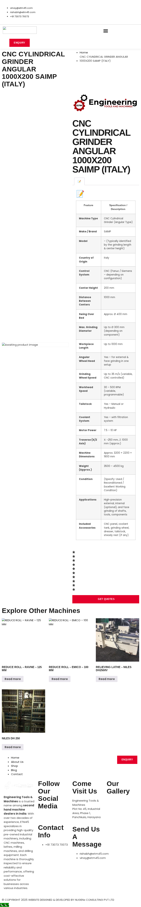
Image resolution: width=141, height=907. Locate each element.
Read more (13, 679)
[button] (106, 31)
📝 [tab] (79, 181)
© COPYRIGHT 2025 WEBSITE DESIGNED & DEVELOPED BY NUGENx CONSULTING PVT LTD (58, 900)
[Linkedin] (132, 16)
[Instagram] (132, 6)
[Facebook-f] (119, 6)
